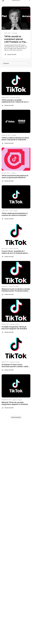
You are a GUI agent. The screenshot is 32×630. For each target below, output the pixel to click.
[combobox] (16, 63)
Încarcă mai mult (16, 417)
